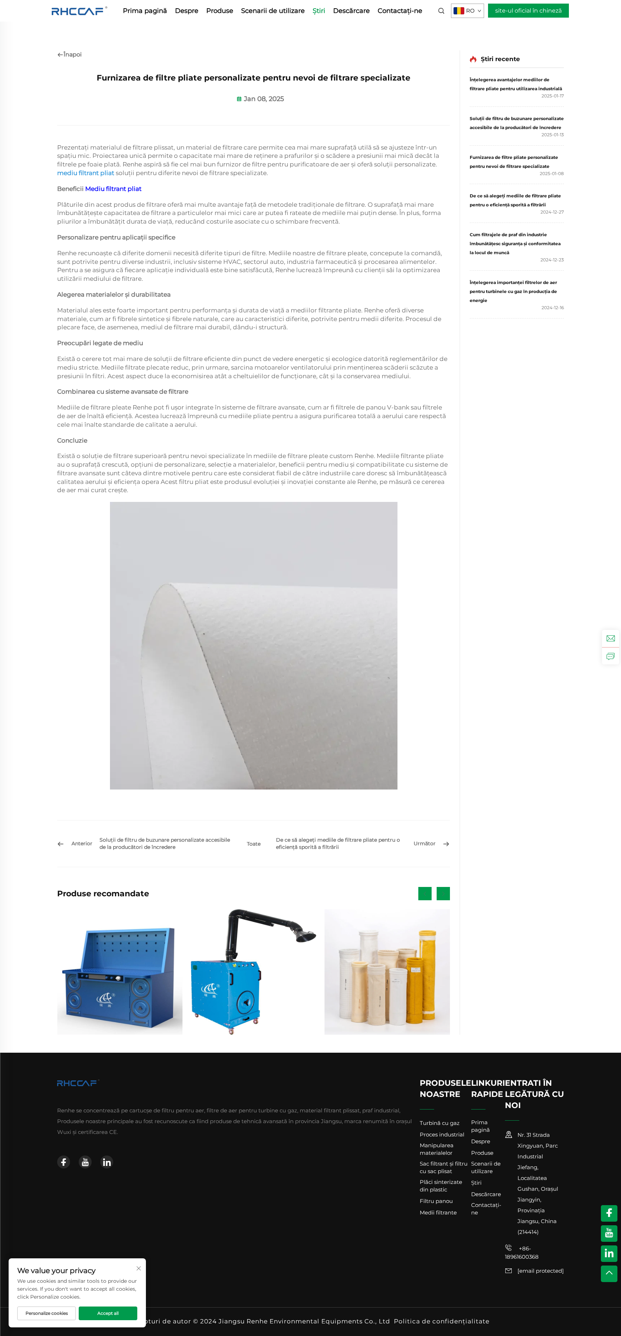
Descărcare (351, 11)
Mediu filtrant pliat (113, 188)
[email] (610, 638)
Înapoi (73, 54)
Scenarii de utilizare (273, 11)
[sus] (609, 1274)
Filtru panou (436, 1201)
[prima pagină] (80, 10)
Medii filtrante (438, 1212)
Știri (319, 11)
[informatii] (610, 655)
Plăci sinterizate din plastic (441, 1186)
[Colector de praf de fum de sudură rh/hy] (253, 972)
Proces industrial (442, 1134)
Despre (186, 11)
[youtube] (85, 1162)
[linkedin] (106, 1162)
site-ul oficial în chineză (528, 10)
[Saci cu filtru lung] (387, 972)
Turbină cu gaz (440, 1123)
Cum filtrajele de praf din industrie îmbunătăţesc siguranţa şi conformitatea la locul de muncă (515, 243)
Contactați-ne (400, 11)
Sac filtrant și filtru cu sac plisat (444, 1167)
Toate (254, 844)
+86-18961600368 (522, 1252)
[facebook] (63, 1162)
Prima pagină (145, 11)
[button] (425, 893)
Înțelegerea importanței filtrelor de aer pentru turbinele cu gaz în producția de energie (513, 291)
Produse (219, 11)
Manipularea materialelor (437, 1149)
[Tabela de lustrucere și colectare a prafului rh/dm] (120, 972)
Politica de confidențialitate (441, 1321)
